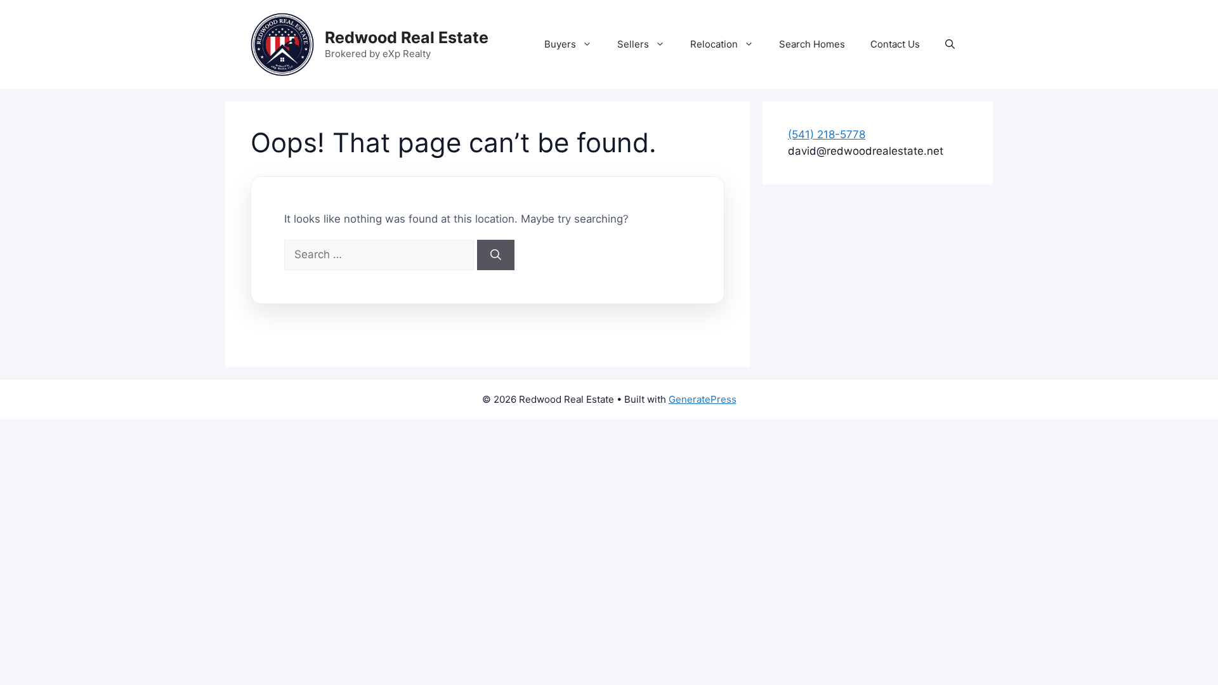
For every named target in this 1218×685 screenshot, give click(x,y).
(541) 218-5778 (826, 134)
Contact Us (895, 44)
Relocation (714, 44)
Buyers (560, 44)
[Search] (495, 255)
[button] (950, 44)
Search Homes (812, 44)
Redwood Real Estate (406, 37)
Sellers (633, 44)
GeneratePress (703, 399)
